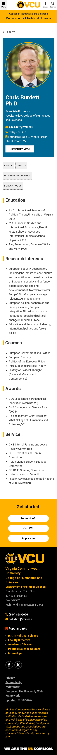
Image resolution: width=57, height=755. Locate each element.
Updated (10, 700)
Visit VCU (29, 528)
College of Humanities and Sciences (28, 13)
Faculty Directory (19, 640)
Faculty (10, 31)
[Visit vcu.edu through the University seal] (28, 559)
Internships (15, 653)
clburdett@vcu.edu (21, 127)
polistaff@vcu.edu (20, 619)
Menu (3, 7)
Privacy (10, 677)
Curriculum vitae (20, 148)
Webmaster (12, 686)
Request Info (28, 518)
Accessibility (13, 682)
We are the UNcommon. (28, 749)
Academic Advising (20, 644)
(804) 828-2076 (18, 614)
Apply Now (28, 538)
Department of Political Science (28, 18)
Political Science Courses (24, 648)
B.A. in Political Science (23, 635)
